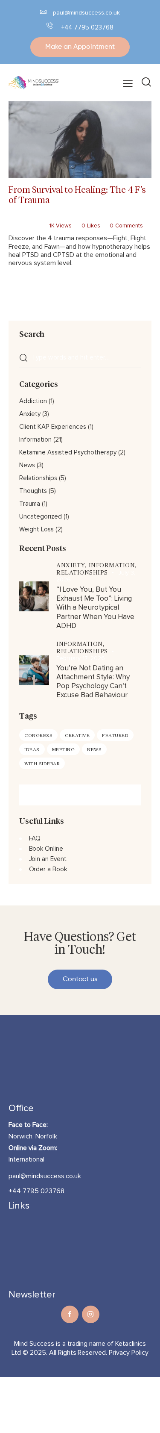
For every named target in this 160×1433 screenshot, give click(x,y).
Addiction (20, 217)
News (27, 465)
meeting (63, 749)
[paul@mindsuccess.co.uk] (43, 12)
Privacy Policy (128, 1352)
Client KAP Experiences (52, 427)
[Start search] (146, 83)
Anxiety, (72, 565)
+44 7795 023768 (87, 27)
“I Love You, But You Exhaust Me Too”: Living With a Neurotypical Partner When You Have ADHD (95, 608)
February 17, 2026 (80, 658)
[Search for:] (80, 357)
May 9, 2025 (24, 226)
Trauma (104, 217)
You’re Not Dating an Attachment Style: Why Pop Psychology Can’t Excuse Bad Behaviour (93, 682)
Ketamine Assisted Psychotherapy (67, 452)
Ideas (32, 749)
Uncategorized (40, 516)
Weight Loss (36, 529)
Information (47, 217)
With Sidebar (42, 763)
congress (38, 735)
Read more (33, 289)
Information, (113, 565)
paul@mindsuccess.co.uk (86, 13)
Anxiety (30, 414)
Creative (77, 735)
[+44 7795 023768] (50, 25)
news (94, 749)
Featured (115, 735)
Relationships (78, 217)
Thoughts (33, 491)
